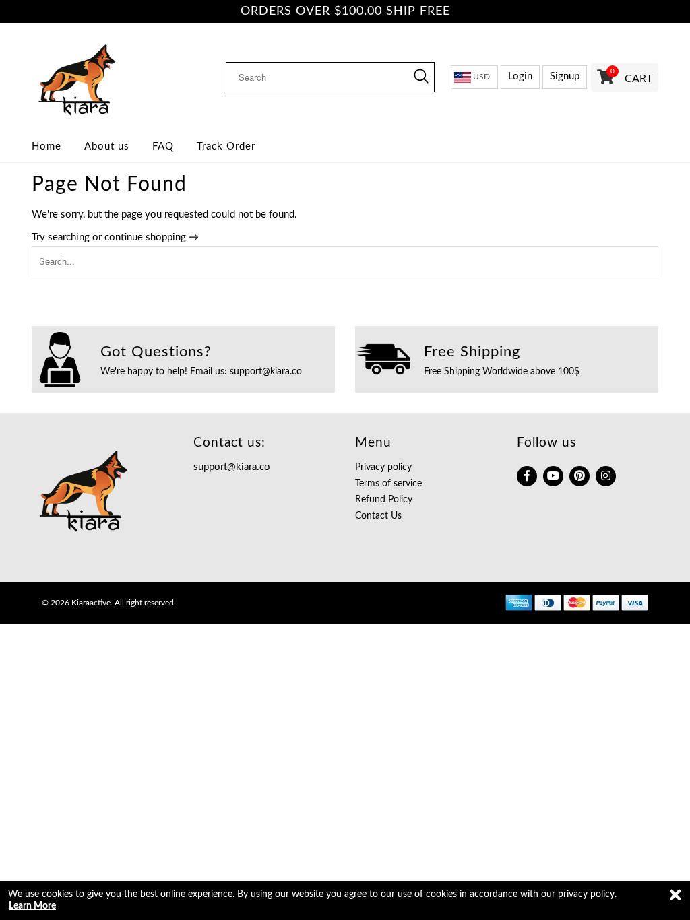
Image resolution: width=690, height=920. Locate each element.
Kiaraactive (91, 603)
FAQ (163, 146)
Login (520, 76)
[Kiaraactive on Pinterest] (579, 476)
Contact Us (378, 516)
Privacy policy (383, 467)
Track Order (226, 146)
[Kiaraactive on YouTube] (553, 476)
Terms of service (388, 483)
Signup (564, 76)
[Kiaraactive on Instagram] (606, 476)
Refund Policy (383, 499)
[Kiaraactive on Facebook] (527, 476)
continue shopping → (151, 237)
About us (106, 146)
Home (46, 146)
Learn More (32, 906)
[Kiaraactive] (102, 77)
